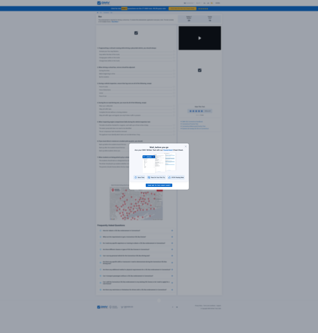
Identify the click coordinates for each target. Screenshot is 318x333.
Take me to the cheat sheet (159, 185)
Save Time (141, 177)
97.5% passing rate (178, 177)
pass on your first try (158, 177)
